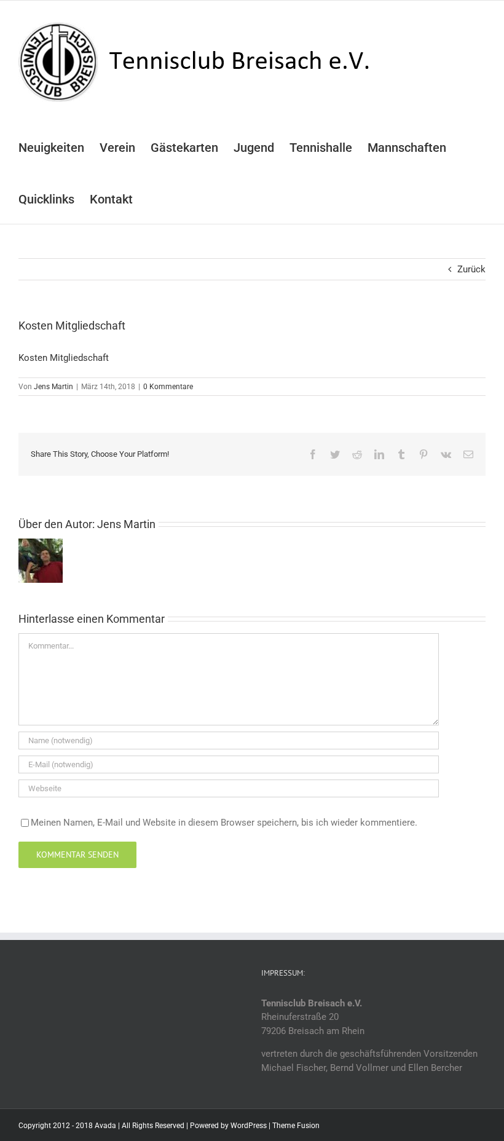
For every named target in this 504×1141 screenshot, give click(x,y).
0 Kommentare (168, 386)
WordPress (248, 1125)
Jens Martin (53, 386)
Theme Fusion (296, 1125)
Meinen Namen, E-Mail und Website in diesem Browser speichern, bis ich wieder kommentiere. (224, 822)
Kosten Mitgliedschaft (63, 357)
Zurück (471, 269)
